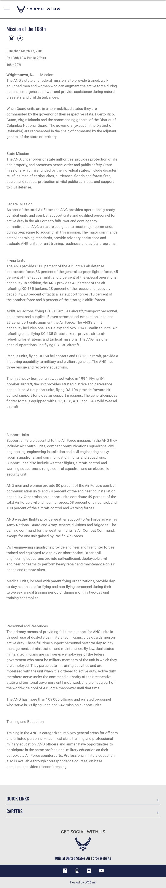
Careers (14, 811)
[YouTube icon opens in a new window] (101, 870)
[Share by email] (20, 38)
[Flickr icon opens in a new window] (89, 870)
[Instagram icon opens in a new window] (77, 870)
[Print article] (11, 38)
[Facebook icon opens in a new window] (65, 870)
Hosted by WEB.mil (83, 882)
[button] (7, 9)
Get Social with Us (83, 831)
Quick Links (17, 798)
